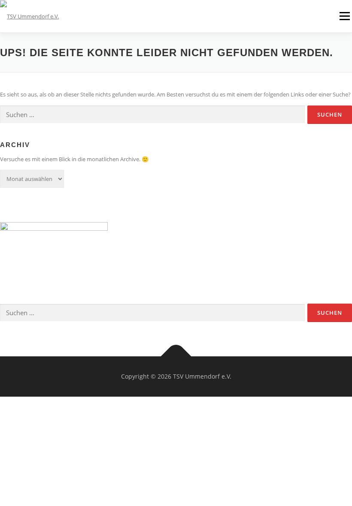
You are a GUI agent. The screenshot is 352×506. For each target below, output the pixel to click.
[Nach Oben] (176, 356)
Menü (344, 16)
